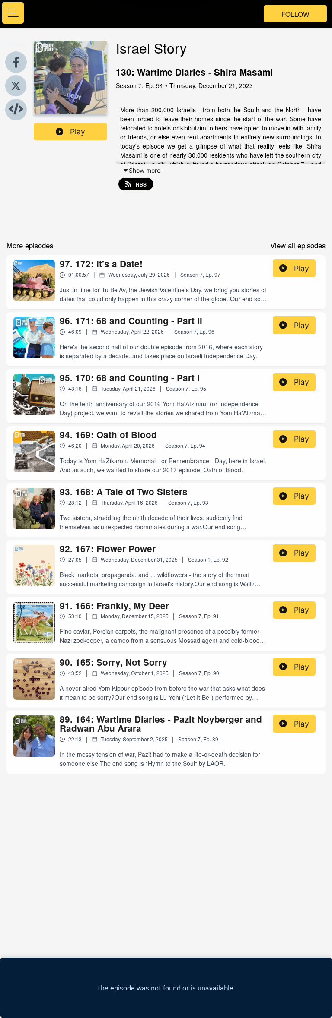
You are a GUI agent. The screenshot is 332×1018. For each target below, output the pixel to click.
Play (77, 131)
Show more (144, 170)
